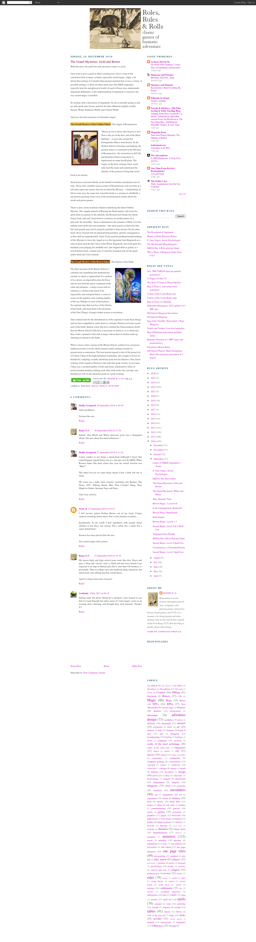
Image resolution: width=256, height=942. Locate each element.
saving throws (157, 881)
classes (151, 754)
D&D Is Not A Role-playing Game (163, 248)
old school (166, 847)
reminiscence (153, 873)
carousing (178, 740)
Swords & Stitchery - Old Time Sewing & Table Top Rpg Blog (166, 109)
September (159, 458)
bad (159, 730)
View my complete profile (164, 631)
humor (150, 822)
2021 (153, 391)
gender (150, 812)
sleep (183, 895)
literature (163, 829)
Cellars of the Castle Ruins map (162, 297)
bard (161, 733)
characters (179, 747)
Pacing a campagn (158, 100)
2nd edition (165, 685)
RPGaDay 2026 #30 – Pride (162, 77)
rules (150, 877)
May (156, 571)
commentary (157, 758)
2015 (153, 418)
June (156, 566)
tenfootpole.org (158, 145)
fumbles (182, 805)
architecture (157, 727)
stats (169, 903)
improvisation (163, 822)
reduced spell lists (159, 870)
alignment (166, 723)
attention (150, 730)
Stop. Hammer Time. (162, 498)
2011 (153, 436)
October (158, 454)
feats (149, 801)
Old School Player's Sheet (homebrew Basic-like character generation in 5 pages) (165, 354)
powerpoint (151, 863)
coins (174, 754)
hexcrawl (176, 815)
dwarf (167, 785)
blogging (174, 733)
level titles (177, 825)
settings (150, 888)
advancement (175, 711)
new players (176, 843)
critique (163, 768)
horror (178, 818)
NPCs (156, 704)
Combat (161, 692)
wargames (180, 922)
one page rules (174, 850)
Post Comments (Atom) (94, 672)
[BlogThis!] (98, 382)
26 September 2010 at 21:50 (107, 430)
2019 (153, 400)
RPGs (170, 704)
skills (173, 894)
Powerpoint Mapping (157, 316)
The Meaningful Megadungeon (162, 244)
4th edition (151, 689)
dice (167, 775)
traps (171, 915)
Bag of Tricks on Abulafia (159, 301)
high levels (152, 818)
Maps (169, 700)
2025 (153, 377)
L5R (180, 696)
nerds (164, 843)
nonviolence (152, 847)
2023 (153, 386)
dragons (175, 782)
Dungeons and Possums (162, 74)
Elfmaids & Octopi (160, 97)
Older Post (137, 666)
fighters (150, 805)
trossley (157, 918)
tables (151, 911)
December (159, 445)
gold (94, 386)
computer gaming (155, 761)
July (156, 562)
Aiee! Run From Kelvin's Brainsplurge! (163, 169)
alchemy (151, 723)
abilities (157, 710)
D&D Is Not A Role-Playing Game (169, 538)
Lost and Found (157, 173)
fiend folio (175, 801)
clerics (164, 754)
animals (181, 723)
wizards (172, 925)
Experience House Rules (158, 346)
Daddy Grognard (87, 405)
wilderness (157, 925)
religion (175, 869)
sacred (174, 878)
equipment (168, 794)
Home (106, 666)
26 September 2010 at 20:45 (110, 405)
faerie (165, 798)
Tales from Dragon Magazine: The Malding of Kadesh (165, 136)
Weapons (181, 707)
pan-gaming (159, 855)
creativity (175, 764)
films (159, 805)
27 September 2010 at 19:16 (107, 555)
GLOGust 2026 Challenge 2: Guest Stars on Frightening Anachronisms (165, 66)
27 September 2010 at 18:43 (101, 508)
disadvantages (153, 778)
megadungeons (160, 832)
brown (85, 386)
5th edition (165, 689)
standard (158, 904)
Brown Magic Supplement (165, 512)
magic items (179, 829)
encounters (177, 789)
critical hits (151, 768)
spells (181, 898)
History (166, 696)
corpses (163, 765)
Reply (82, 420)
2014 (153, 423)
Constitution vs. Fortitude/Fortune (169, 547)
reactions (181, 866)
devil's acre (157, 775)
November (159, 449)
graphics (151, 815)
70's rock (179, 689)
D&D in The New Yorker (164, 478)
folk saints (170, 805)
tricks (182, 915)
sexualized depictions (170, 891)
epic (156, 794)
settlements (166, 888)
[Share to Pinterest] (108, 382)
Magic (103, 386)
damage (173, 768)
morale (150, 840)
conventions (175, 761)
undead (150, 922)
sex (180, 888)
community (175, 758)
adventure (152, 715)
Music (182, 700)
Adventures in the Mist (160, 147)
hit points (167, 818)
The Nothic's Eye (159, 181)
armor (169, 727)
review (167, 873)
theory (167, 911)
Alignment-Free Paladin (164, 533)
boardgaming (153, 737)
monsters (168, 836)
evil (180, 794)
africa (180, 720)
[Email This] (94, 382)
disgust (167, 778)
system (177, 907)
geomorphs (177, 812)
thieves (179, 911)
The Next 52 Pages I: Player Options (164, 282)
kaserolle (150, 825)
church (167, 751)
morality (162, 840)
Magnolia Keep (158, 132)
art (178, 726)
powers (161, 862)
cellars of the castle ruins (158, 747)
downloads (180, 778)
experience (152, 798)
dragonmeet (159, 782)
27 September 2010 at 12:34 (110, 452)
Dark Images (158, 517)
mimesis (178, 832)
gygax (163, 815)
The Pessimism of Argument (160, 232)
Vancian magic (167, 707)
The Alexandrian (159, 155)
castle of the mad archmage (163, 743)
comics (182, 754)
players (176, 859)
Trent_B (83, 508)
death (182, 768)
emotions (157, 790)
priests (171, 863)
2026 (153, 373)
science (171, 881)
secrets (178, 884)
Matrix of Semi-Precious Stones (162, 236)
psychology (156, 866)
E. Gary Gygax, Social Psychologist (163, 240)
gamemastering (158, 808)
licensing (150, 829)
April (156, 575)
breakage (179, 737)
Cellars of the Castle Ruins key (161, 293)
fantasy (176, 798)
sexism (150, 891)
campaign (162, 740)
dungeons (152, 785)
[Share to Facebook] (104, 382)
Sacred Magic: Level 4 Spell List (168, 542)
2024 (153, 382)
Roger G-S (84, 430)
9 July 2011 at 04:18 (99, 593)
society (154, 899)
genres (161, 811)
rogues (179, 873)
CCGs (149, 692)
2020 (153, 396)
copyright (151, 765)
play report (160, 859)
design (181, 771)
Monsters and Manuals (162, 84)
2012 (153, 432)
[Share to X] (101, 382)
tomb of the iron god (156, 915)
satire (183, 878)
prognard (181, 863)
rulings (165, 878)
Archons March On (160, 61)
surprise (166, 907)
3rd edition (177, 685)
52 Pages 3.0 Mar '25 (157, 278)
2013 (153, 427)
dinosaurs (178, 775)
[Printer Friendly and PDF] (81, 380)
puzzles (171, 866)
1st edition (152, 685)
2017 (153, 409)
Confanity (84, 593)
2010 (153, 441)
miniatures (151, 837)
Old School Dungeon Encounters (162, 313)
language (163, 825)
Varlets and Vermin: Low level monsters (165, 328)
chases (156, 751)
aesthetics (169, 719)
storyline (181, 903)
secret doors (164, 884)
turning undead (176, 919)
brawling (168, 737)
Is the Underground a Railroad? (167, 508)
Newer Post (76, 666)
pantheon (174, 856)
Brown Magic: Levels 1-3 (165, 521)
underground (166, 922)
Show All (182, 194)
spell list (167, 899)
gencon (176, 808)
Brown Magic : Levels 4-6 (165, 503)
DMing (176, 692)
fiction (160, 801)
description (168, 772)
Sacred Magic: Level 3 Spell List (168, 552)
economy (181, 785)
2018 (153, 405)
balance (170, 730)
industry (179, 822)
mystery (113, 386)
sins (164, 894)
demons (154, 771)
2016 (153, 414)
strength (155, 907)
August (157, 557)
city (177, 751)
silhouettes (152, 894)
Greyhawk (152, 696)
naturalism (152, 843)
